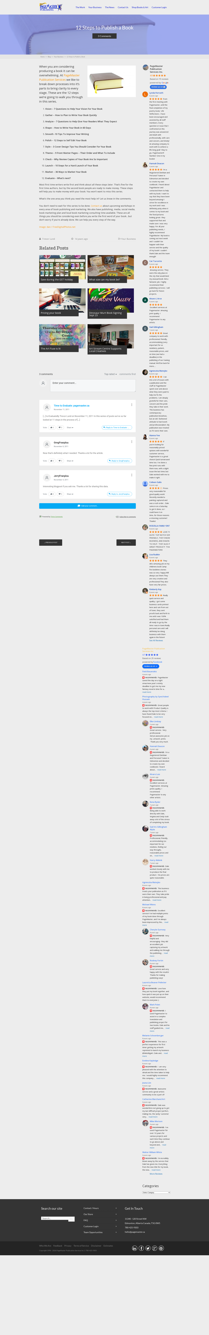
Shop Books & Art (140, 7)
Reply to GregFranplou (121, 461)
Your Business (95, 7)
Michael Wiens (149, 904)
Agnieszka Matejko (158, 371)
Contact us (96, 205)
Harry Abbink (156, 860)
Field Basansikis (149, 671)
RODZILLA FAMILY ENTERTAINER (164, 525)
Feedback (57, 1245)
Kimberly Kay (155, 589)
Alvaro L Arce (155, 298)
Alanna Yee (154, 435)
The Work (80, 7)
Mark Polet (155, 1004)
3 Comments (104, 36)
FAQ (86, 1220)
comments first (127, 374)
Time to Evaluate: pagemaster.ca (71, 405)
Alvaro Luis (155, 774)
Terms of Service (81, 1245)
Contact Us (123, 7)
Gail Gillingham (156, 327)
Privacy (67, 1245)
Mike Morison (156, 1121)
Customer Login (159, 7)
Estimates (108, 1245)
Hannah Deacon (156, 163)
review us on (157, 86)
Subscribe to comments (127, 517)
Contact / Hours (91, 1208)
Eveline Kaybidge (150, 1060)
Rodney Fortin (156, 960)
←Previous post (50, 542)
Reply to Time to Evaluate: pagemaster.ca (119, 427)
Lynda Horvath (156, 92)
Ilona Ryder (155, 802)
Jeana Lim (146, 1082)
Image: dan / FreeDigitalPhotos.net (57, 226)
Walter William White (152, 1152)
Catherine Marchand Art (153, 1099)
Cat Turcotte (155, 261)
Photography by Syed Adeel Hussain (155, 698)
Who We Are (45, 1245)
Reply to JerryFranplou (121, 494)
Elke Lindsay (155, 721)
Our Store (88, 1214)
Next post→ (126, 542)
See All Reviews (156, 640)
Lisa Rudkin (154, 554)
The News (109, 7)
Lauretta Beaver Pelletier (154, 982)
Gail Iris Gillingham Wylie (158, 828)
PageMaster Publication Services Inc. (156, 69)
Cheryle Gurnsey (158, 929)
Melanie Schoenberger (153, 1035)
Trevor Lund (48, 238)
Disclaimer (96, 1245)
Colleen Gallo (155, 482)
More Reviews (156, 1173)
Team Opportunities (93, 1232)
